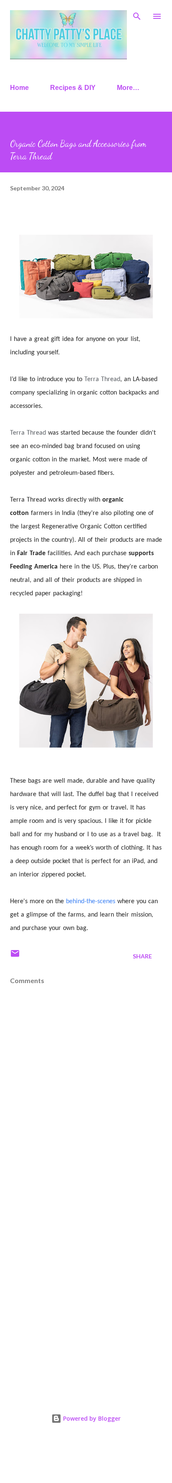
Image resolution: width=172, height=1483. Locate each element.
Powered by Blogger (91, 1418)
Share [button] (142, 956)
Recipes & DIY (73, 87)
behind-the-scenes (90, 901)
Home (19, 87)
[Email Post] (15, 956)
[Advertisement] (86, 1291)
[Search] (137, 15)
